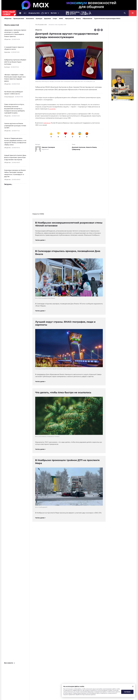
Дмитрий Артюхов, (79, 147)
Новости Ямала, (91, 147)
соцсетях (52, 109)
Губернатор (76, 149)
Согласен (127, 692)
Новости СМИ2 (38, 214)
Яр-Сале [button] (54, 13)
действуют (47, 123)
